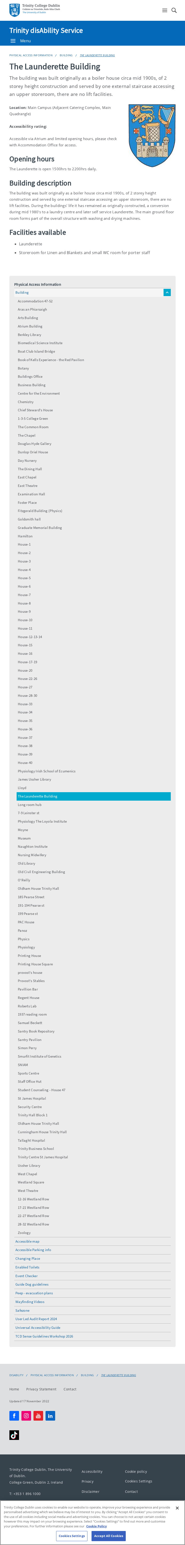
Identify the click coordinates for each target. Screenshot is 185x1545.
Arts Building (28, 317)
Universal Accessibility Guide (37, 1327)
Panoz (22, 930)
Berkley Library (29, 334)
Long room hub (29, 804)
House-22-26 (27, 678)
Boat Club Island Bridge (36, 351)
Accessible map (27, 1241)
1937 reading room (32, 1014)
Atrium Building (30, 326)
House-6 (24, 586)
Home (14, 1389)
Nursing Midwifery (32, 855)
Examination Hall (31, 494)
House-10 (25, 620)
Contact (70, 1389)
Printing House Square (35, 964)
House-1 (24, 544)
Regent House (29, 997)
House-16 (25, 653)
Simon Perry (27, 1048)
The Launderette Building (97, 55)
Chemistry (26, 401)
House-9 (24, 611)
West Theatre (28, 1190)
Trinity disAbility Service (46, 30)
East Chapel (27, 477)
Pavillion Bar (28, 989)
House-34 (25, 712)
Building (66, 55)
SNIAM (23, 1064)
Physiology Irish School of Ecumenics (47, 771)
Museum (24, 838)
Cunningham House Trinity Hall (42, 1132)
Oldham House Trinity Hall (38, 888)
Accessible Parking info (33, 1249)
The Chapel (26, 435)
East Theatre (28, 485)
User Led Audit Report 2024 (36, 1319)
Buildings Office (30, 376)
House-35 (25, 720)
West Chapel (27, 1174)
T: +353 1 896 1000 (24, 1493)
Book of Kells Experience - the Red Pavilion (51, 359)
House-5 (24, 578)
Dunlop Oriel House (33, 452)
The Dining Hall (30, 469)
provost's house (30, 972)
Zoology (24, 1232)
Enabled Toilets (27, 1267)
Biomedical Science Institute (40, 343)
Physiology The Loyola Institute (42, 821)
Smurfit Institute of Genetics (39, 1056)
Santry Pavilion (30, 1039)
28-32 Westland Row (33, 1224)
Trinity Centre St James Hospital (43, 1157)
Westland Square (31, 1182)
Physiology (26, 947)
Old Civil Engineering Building (41, 871)
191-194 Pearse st (31, 905)
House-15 (25, 645)
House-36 (25, 729)
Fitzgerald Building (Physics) (40, 510)
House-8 (24, 603)
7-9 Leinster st (29, 813)
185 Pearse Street (31, 897)
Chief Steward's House (35, 410)
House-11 (25, 628)
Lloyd (22, 787)
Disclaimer (90, 1491)
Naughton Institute (32, 846)
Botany (23, 368)
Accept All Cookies (108, 1536)
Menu (25, 40)
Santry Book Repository (36, 1031)
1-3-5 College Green (33, 418)
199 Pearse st (28, 913)
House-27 (25, 687)
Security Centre (30, 1106)
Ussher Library (29, 1165)
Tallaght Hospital (31, 1140)
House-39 (25, 754)
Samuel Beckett (30, 1022)
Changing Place (27, 1258)
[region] (92, 1522)
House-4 (24, 569)
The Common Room (33, 427)
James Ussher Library (34, 779)
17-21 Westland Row (33, 1207)
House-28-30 (27, 695)
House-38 (25, 745)
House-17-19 (27, 662)
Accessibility (92, 1471)
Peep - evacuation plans (34, 1293)
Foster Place (27, 502)
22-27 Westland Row (33, 1215)
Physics (23, 939)
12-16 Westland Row (33, 1199)
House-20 (25, 670)
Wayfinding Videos (29, 1301)
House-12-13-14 (30, 636)
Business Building (32, 385)
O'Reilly (24, 880)
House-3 (24, 561)
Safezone (22, 1310)
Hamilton (25, 536)
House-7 (24, 594)
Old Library (26, 863)
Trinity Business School (36, 1148)
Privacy (87, 1481)
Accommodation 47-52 (35, 301)
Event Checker (26, 1276)
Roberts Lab (27, 1006)
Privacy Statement (41, 1389)
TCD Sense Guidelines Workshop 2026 (44, 1336)
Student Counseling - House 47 (42, 1090)
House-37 (25, 737)
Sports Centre (28, 1073)
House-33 (25, 704)
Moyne (23, 829)
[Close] (177, 1508)
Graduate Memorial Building (40, 527)
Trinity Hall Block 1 (32, 1115)
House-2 (24, 552)
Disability (16, 1375)
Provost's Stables (31, 980)
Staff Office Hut (30, 1081)
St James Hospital (32, 1098)
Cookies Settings (138, 1481)
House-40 (25, 762)
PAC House (26, 922)
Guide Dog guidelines (31, 1284)
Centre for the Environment (39, 393)
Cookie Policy (96, 1526)
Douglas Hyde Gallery (34, 443)
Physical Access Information (31, 55)
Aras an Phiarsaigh (32, 309)
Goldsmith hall (29, 519)
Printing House (29, 955)
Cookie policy (136, 1471)
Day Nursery (27, 460)
